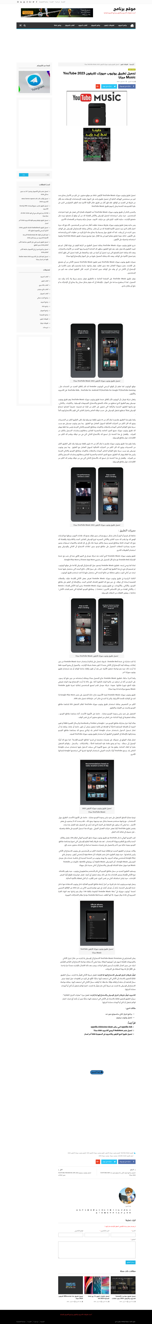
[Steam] (121, 1212)
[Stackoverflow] (124, 1212)
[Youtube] (96, 1212)
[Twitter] (113, 1212)
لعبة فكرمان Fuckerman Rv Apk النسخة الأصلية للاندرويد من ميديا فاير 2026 (35, 236)
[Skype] (79, 1210)
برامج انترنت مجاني (42, 298)
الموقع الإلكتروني (79, 1231)
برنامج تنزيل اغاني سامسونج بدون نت (118, 1014)
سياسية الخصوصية (43, 2)
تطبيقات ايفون (109, 25)
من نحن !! (57, 2)
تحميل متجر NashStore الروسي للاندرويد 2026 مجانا (113, 1030)
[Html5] (102, 1210)
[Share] (82, 1210)
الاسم (134, 1231)
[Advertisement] (76, 45)
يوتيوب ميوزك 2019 (104, 1156)
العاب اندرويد (82, 25)
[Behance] (127, 1210)
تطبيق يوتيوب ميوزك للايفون (112, 1153)
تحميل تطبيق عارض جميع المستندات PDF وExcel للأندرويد (34, 207)
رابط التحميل (96, 1072)
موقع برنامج (124, 9)
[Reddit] (88, 1210)
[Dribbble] (116, 1210)
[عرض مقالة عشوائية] (20, 25)
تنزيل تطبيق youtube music (125, 1156)
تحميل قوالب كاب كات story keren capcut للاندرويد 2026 (35, 200)
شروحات (45, 327)
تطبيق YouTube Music (127, 1153)
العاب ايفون (44, 281)
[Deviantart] (121, 1210)
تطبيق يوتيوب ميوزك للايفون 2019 (96, 1153)
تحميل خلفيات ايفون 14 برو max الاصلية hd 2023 (98, 1297)
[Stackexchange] (127, 1212)
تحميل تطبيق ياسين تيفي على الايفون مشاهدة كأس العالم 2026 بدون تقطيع (33, 243)
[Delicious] (124, 1210)
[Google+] (104, 1210)
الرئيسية (63, 2)
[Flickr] (110, 1210)
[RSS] (85, 1210)
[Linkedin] (96, 1210)
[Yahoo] (99, 1212)
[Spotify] (129, 1212)
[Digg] (118, 1210)
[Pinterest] (90, 1210)
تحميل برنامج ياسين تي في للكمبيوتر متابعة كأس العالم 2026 (34, 250)
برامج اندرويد (122, 25)
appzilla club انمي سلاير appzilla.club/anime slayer (111, 1027)
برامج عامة (57, 25)
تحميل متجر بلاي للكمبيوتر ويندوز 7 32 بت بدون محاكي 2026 (34, 192)
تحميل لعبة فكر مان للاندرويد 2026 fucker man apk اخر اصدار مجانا (33, 258)
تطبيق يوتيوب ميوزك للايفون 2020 (77, 1153)
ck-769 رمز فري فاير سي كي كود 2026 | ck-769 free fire (34, 214)
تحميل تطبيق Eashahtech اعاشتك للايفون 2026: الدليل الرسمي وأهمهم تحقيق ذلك (33, 229)
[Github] (107, 1210)
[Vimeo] (110, 1212)
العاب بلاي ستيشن (42, 289)
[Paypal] (93, 1210)
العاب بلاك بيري (43, 285)
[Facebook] (113, 1210)
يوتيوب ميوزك (113, 1156)
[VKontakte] (107, 1212)
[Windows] (104, 1212)
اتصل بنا (52, 2)
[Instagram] (99, 1210)
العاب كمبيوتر (69, 25)
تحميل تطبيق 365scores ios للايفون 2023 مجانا (71, 1297)
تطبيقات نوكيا (44, 323)
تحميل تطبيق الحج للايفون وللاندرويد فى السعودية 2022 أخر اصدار (108, 1034)
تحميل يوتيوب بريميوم (124, 1018)
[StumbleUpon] (118, 1212)
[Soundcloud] (77, 1210)
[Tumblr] (116, 1212)
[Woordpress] (102, 1212)
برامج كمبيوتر (95, 25)
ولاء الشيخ (131, 82)
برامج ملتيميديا (44, 315)
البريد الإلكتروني (104, 1231)
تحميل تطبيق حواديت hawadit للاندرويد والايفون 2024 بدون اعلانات (124, 1297)
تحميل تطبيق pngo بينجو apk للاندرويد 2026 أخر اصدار (33, 221)
